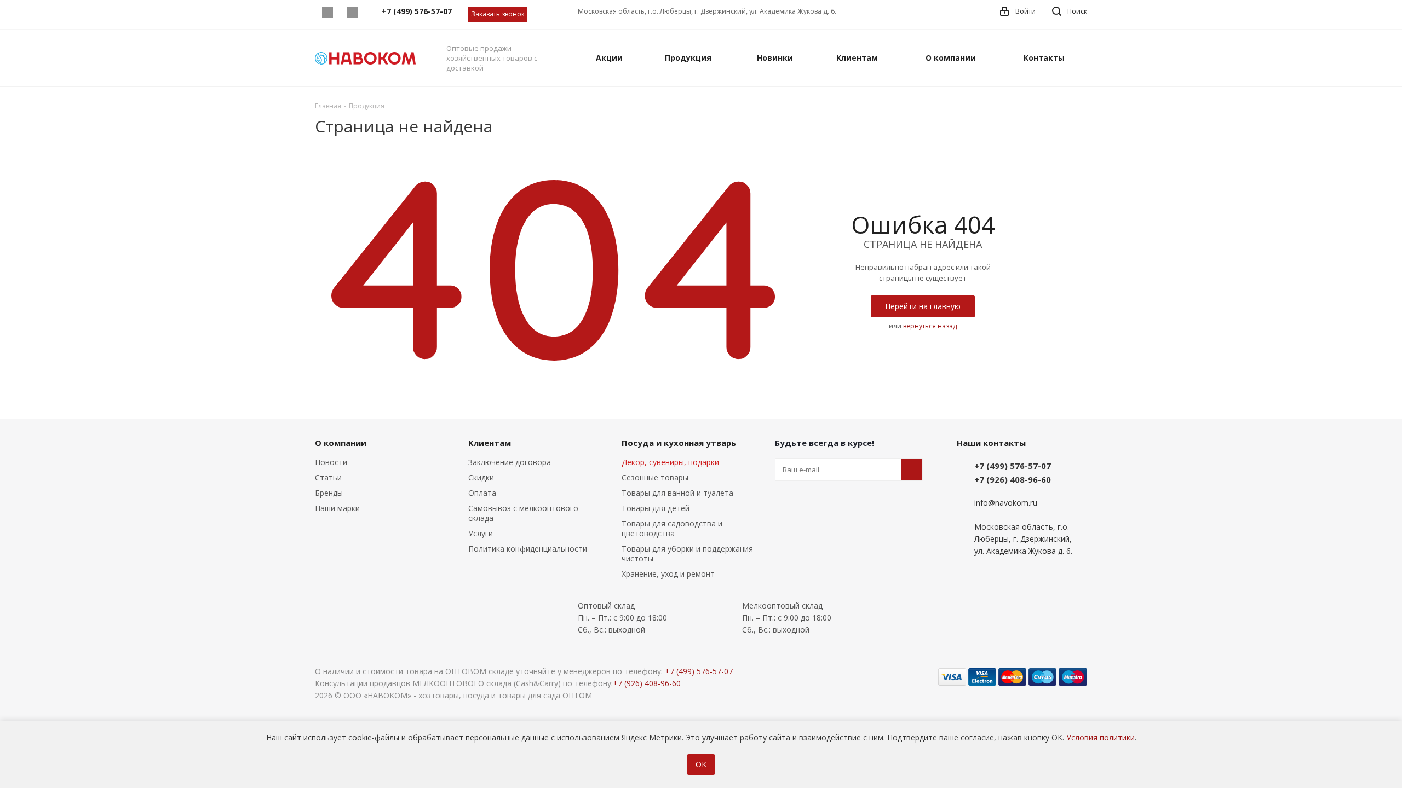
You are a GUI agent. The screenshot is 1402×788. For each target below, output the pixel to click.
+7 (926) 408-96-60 (1012, 479)
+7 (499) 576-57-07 (1012, 465)
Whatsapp (327, 12)
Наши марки (337, 508)
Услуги (480, 533)
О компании (340, 442)
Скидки (481, 477)
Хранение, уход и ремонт (668, 574)
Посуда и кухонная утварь (679, 442)
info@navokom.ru (1005, 502)
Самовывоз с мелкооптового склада (523, 513)
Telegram (352, 12)
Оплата (482, 493)
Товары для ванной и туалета (677, 493)
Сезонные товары (655, 477)
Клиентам (489, 442)
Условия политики (1100, 737)
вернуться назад (930, 326)
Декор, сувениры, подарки (670, 462)
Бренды (329, 493)
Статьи (328, 477)
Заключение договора (509, 462)
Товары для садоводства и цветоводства (672, 528)
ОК (701, 764)
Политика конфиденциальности (527, 548)
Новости (331, 462)
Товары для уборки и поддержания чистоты (687, 553)
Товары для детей (655, 508)
